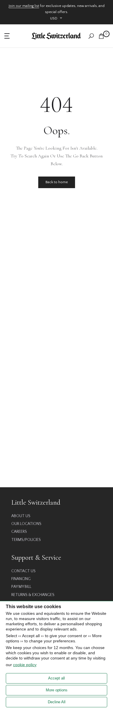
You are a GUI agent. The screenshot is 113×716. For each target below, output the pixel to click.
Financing (21, 579)
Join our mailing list (24, 6)
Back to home (56, 182)
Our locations (26, 523)
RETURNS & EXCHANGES (32, 595)
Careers (19, 531)
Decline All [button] (56, 702)
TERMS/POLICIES (26, 539)
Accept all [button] (56, 678)
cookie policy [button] (25, 664)
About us (20, 516)
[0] (101, 36)
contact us (23, 571)
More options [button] (57, 690)
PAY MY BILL (21, 586)
